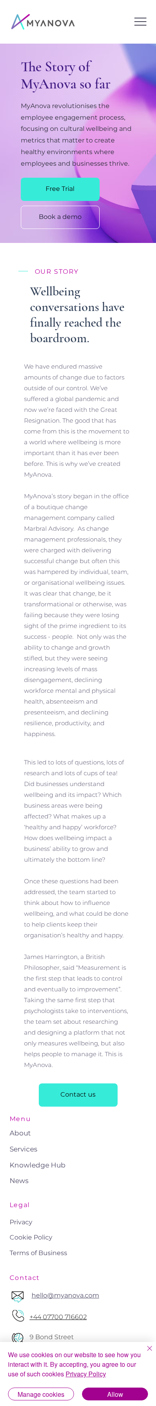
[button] (60, 189)
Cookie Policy (31, 1237)
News (19, 1181)
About (20, 1133)
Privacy (21, 1222)
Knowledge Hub (38, 1165)
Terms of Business (38, 1253)
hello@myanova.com (65, 1295)
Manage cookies (41, 1394)
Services (23, 1149)
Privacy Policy (86, 1373)
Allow (115, 1394)
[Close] (144, 1353)
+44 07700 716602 (58, 1317)
